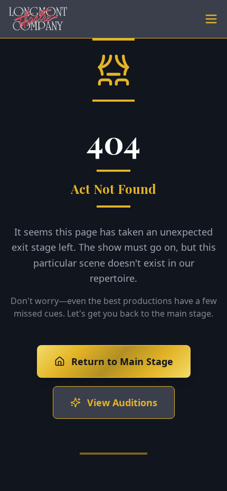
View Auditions (122, 402)
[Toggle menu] (211, 19)
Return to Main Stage (122, 361)
